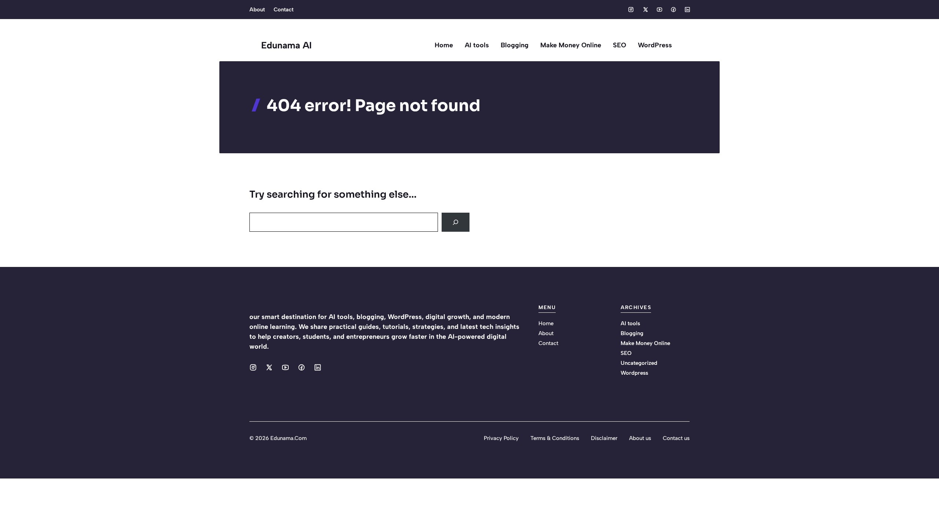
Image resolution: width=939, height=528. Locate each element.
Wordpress (634, 373)
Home (444, 45)
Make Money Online (570, 45)
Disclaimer (604, 438)
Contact (283, 9)
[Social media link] (631, 9)
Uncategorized (639, 363)
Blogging (515, 45)
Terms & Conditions (554, 438)
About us (640, 438)
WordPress (655, 45)
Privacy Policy (501, 438)
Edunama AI (286, 45)
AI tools (477, 45)
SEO (619, 45)
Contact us (676, 438)
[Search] (456, 222)
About (257, 9)
